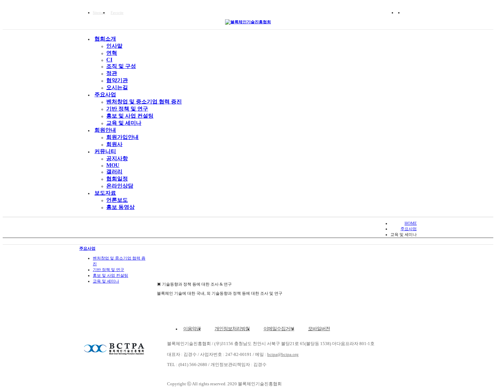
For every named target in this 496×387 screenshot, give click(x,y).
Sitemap (99, 12)
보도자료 (105, 193)
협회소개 (105, 39)
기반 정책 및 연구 (127, 109)
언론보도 (117, 200)
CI (109, 60)
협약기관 (117, 80)
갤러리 (114, 171)
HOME (411, 223)
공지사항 (117, 158)
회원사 (114, 144)
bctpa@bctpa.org (283, 354)
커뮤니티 (105, 151)
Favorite (117, 12)
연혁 (111, 53)
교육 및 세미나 (123, 123)
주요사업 (105, 94)
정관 (111, 73)
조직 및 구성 (121, 66)
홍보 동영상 (120, 207)
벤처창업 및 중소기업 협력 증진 (144, 101)
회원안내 (105, 130)
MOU (112, 165)
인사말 (114, 46)
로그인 (411, 12)
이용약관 (192, 328)
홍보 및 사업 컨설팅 (130, 116)
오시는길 (117, 87)
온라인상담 (119, 186)
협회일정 (117, 179)
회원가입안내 (122, 137)
